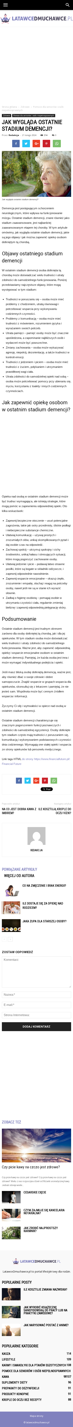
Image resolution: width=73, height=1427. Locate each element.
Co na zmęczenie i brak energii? (44, 885)
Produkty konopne (15, 1394)
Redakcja (14, 135)
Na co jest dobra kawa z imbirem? (19, 811)
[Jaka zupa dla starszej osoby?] (11, 925)
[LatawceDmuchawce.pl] (36, 19)
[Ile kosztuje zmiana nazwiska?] (11, 1294)
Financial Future (11, 763)
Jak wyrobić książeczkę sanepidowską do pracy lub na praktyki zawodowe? (45, 1310)
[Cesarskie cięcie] (11, 1197)
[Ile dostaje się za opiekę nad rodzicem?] (11, 907)
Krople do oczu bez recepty (22, 1400)
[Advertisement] (36, 65)
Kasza (6, 1354)
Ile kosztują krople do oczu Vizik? (54, 811)
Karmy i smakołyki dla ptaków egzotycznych (34, 1365)
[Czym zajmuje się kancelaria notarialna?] (11, 1215)
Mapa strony (36, 1416)
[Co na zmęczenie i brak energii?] (11, 889)
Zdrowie (6, 115)
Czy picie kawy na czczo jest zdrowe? (31, 1167)
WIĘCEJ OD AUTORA (19, 875)
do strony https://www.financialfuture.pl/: (46, 759)
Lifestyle (8, 1359)
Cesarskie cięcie (35, 1192)
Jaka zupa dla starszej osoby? (44, 921)
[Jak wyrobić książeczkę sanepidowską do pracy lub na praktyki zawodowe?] (11, 1312)
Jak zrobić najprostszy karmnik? (41, 1229)
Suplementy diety (14, 1382)
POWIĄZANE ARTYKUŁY (19, 869)
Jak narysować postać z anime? (46, 1325)
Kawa (5, 1377)
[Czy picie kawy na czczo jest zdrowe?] (36, 1145)
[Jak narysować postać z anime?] (11, 1330)
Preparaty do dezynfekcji (20, 1388)
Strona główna (9, 106)
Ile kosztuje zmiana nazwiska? (45, 1289)
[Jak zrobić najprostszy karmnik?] (11, 1233)
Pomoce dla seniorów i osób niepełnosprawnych (33, 115)
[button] (68, 5)
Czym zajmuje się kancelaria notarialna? (44, 1211)
